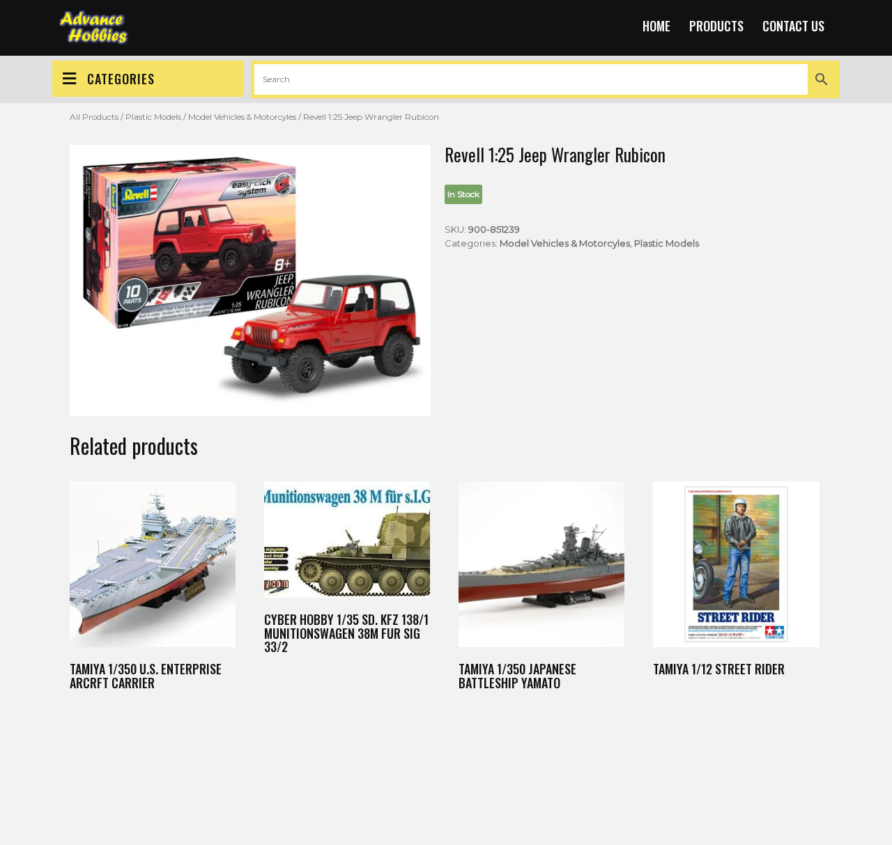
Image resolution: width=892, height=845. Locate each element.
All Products (94, 116)
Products (716, 26)
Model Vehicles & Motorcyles (242, 116)
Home (656, 26)
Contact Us (793, 26)
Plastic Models (153, 116)
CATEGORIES (121, 79)
